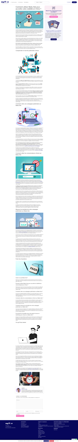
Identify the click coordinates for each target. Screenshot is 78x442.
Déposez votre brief (41, 431)
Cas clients (39, 434)
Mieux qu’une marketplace (25, 427)
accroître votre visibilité (39, 150)
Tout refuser (52, 440)
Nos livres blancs (40, 430)
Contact (39, 424)
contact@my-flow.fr (8, 426)
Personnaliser (57, 440)
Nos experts (23, 423)
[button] (69, 2)
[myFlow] (5, 2)
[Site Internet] (39, 411)
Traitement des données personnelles (59, 424)
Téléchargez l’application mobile (42, 425)
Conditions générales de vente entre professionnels (61, 426)
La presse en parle (24, 424)
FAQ (38, 423)
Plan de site (55, 429)
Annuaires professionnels (42, 436)
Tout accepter (46, 440)
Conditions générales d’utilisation (58, 427)
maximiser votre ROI (31, 246)
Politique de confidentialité (58, 423)
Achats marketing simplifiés (25, 426)
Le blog (39, 429)
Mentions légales (56, 425)
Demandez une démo (41, 433)
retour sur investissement (23, 232)
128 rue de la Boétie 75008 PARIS (10, 427)
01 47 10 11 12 (7, 425)
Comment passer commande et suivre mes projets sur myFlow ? (45, 426)
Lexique (39, 435)
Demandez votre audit (41, 432)
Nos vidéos (40, 437)
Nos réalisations (23, 425)
